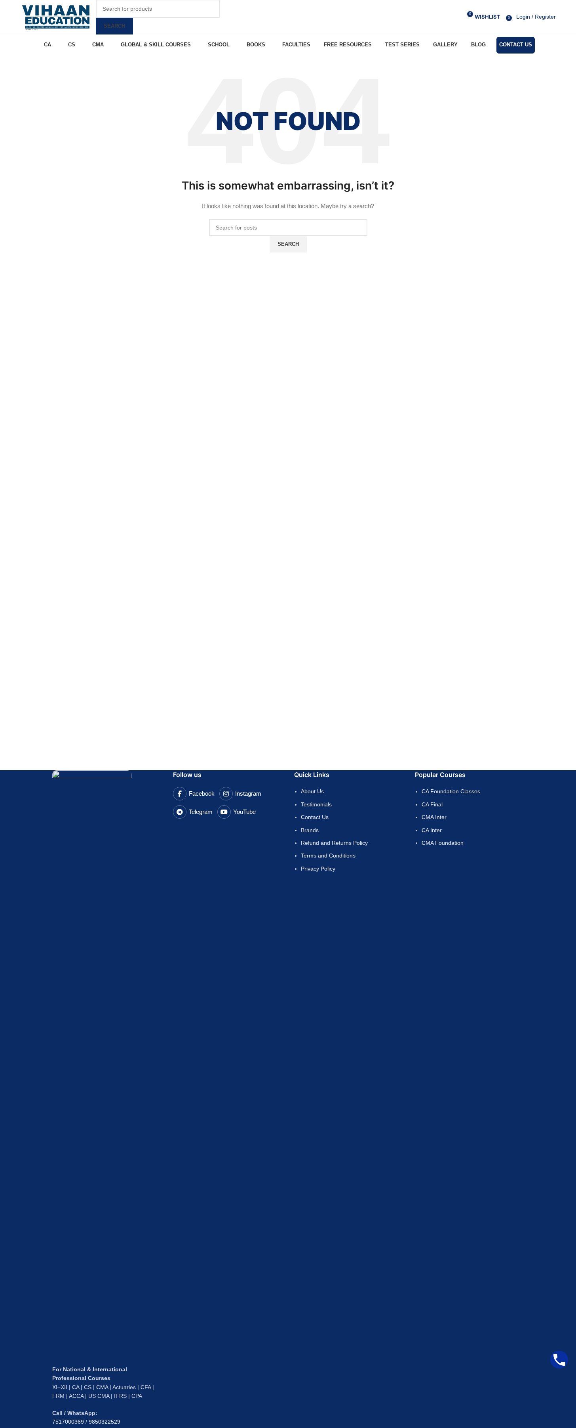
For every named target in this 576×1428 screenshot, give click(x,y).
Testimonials (316, 804)
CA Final (432, 804)
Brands (310, 830)
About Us (312, 791)
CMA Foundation (443, 843)
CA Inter (432, 830)
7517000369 (68, 1421)
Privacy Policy (318, 868)
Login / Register (536, 16)
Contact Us (315, 817)
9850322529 (104, 1421)
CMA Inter (434, 817)
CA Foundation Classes (451, 791)
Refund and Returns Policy (334, 843)
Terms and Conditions (328, 855)
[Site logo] (55, 16)
